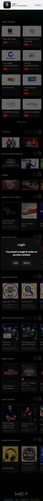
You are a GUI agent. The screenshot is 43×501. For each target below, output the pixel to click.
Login (16, 263)
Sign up (26, 263)
